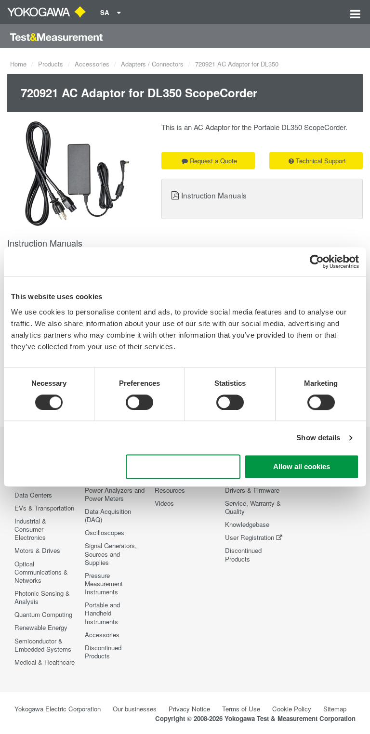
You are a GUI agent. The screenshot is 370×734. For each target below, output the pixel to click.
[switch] (139, 402)
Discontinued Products (103, 651)
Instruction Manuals (214, 195)
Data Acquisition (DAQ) (108, 515)
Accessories (92, 63)
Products (50, 63)
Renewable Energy (40, 627)
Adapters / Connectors (152, 63)
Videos (164, 503)
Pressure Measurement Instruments (104, 583)
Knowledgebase (247, 524)
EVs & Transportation (44, 507)
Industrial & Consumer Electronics (30, 529)
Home (18, 63)
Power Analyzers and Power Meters (115, 494)
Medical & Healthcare (44, 662)
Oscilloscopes (104, 532)
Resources (170, 490)
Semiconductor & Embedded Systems (42, 645)
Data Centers (33, 494)
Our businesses (135, 708)
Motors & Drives (37, 550)
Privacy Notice (189, 708)
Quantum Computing (43, 614)
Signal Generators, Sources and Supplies (111, 553)
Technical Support (321, 160)
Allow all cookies (301, 467)
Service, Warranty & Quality (253, 507)
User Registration (249, 537)
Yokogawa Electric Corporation (57, 708)
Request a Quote (213, 160)
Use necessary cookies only (183, 467)
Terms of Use (241, 708)
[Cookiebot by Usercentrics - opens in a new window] (317, 261)
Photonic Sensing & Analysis (42, 597)
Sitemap (334, 708)
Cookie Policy (291, 708)
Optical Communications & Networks (41, 572)
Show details (318, 437)
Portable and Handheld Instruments (102, 613)
